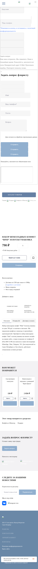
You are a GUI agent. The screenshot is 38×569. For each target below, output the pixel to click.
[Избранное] (15, 398)
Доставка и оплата (28, 321)
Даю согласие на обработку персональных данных (21, 137)
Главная (4, 200)
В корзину (19, 265)
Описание (7, 321)
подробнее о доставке (13, 285)
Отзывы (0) (16, 321)
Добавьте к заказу (7, 296)
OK (33, 559)
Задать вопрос (9, 448)
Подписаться (27, 492)
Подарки (11, 200)
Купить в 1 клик (14, 258)
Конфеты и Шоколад (21, 200)
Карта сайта (6, 549)
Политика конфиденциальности (12, 546)
